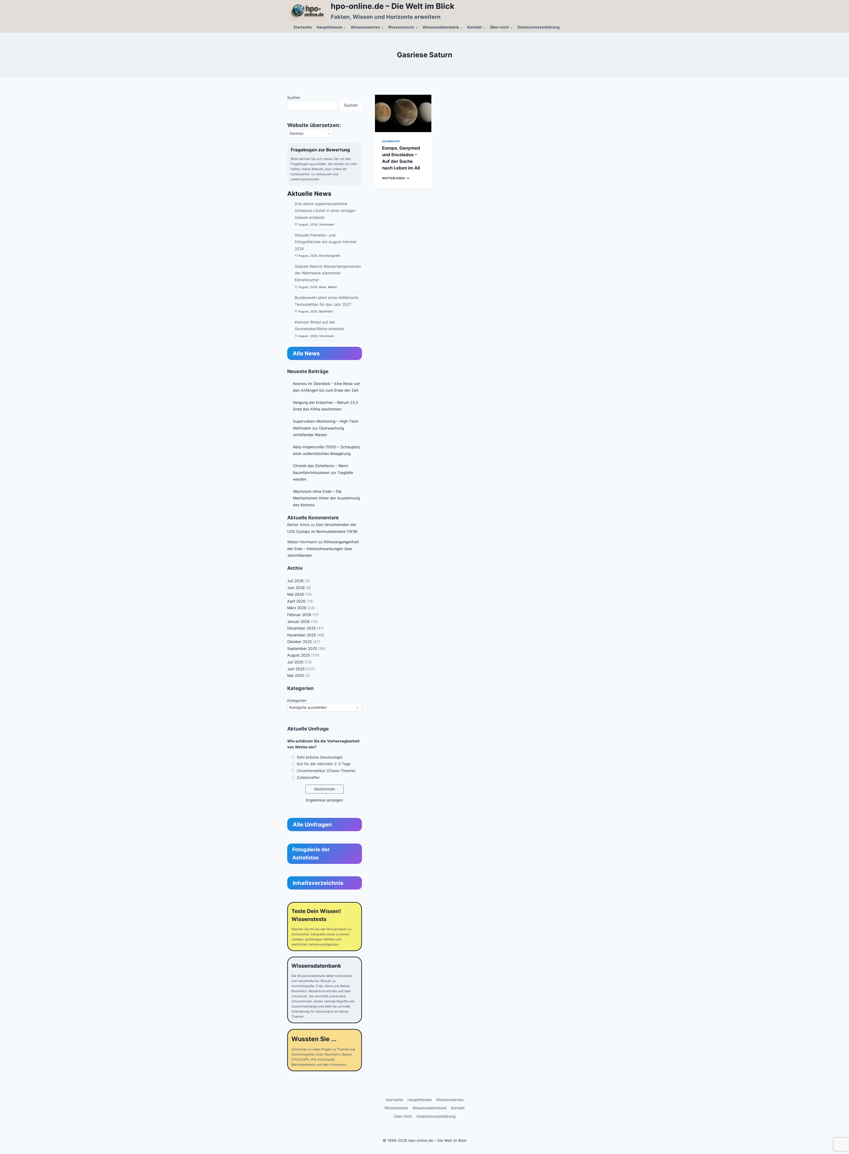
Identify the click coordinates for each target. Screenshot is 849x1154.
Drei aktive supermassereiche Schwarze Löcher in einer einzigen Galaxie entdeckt (325, 211)
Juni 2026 (296, 588)
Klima (322, 287)
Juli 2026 (295, 581)
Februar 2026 (299, 615)
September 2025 (302, 648)
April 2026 (296, 601)
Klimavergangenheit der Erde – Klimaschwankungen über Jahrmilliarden (323, 549)
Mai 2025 (295, 675)
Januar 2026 (298, 621)
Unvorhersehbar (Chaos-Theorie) (326, 771)
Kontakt (458, 1108)
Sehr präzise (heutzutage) (320, 757)
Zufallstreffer (308, 777)
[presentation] (403, 113)
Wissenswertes (449, 1100)
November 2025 (301, 635)
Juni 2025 (296, 669)
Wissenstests (396, 1108)
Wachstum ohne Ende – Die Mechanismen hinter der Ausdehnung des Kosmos (326, 498)
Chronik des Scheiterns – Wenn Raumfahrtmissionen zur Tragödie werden (323, 473)
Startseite (302, 27)
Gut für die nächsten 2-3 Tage (324, 764)
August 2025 (298, 655)
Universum (326, 224)
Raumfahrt (391, 141)
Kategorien (296, 700)
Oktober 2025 (299, 642)
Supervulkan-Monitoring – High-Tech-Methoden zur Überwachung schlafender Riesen (326, 428)
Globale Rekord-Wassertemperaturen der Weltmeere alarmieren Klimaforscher (328, 273)
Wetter (332, 287)
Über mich (403, 1116)
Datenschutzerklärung (538, 27)
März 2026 (296, 608)
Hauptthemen (419, 1100)
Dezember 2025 (301, 628)
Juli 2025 (295, 662)
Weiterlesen (395, 178)
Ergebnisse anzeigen (324, 800)
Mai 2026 (295, 594)
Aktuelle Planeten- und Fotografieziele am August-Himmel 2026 (325, 242)
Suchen (293, 97)
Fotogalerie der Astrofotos (311, 853)
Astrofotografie (329, 255)
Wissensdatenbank (430, 1108)
